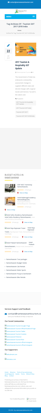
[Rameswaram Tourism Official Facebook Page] (20, 329)
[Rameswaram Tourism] (20, 11)
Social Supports (9, 374)
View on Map (24, 193)
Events (17, 374)
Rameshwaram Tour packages (16, 259)
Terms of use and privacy (24, 372)
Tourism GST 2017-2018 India (25, 116)
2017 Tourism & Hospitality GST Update (22, 65)
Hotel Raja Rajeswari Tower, (20, 231)
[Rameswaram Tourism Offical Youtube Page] (15, 334)
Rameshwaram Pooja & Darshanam (18, 274)
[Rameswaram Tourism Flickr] (14, 340)
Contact (11, 376)
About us (12, 372)
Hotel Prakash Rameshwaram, (19, 245)
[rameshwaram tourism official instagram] (18, 342)
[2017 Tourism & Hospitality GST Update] (8, 45)
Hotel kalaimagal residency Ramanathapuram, (26, 201)
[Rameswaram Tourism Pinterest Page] (13, 337)
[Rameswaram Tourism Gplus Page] (17, 326)
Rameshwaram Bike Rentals (15, 277)
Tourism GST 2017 (22, 112)
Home (19, 30)
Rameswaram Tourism (24, 72)
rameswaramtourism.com (24, 410)
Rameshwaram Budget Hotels (16, 263)
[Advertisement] (20, 148)
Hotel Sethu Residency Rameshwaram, (20, 218)
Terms (23, 374)
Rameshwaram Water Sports (16, 270)
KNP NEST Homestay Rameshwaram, (24, 186)
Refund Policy (30, 374)
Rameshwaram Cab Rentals (15, 266)
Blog (6, 376)
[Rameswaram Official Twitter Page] (15, 331)
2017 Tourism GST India (23, 108)
